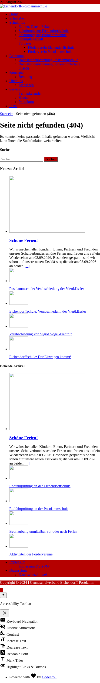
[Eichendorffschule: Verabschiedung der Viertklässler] (18, 303)
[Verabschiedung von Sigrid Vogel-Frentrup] (18, 326)
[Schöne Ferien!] (47, 231)
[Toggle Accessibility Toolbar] (3, 595)
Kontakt (24, 97)
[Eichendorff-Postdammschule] (23, 6)
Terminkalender (30, 93)
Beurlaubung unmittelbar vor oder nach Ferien (43, 531)
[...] (27, 266)
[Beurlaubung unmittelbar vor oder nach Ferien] (18, 524)
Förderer (25, 43)
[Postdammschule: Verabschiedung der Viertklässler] (18, 281)
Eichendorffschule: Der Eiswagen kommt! (40, 357)
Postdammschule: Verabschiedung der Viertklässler (46, 289)
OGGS (24, 68)
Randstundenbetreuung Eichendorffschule (49, 64)
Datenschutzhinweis (33, 575)
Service (14, 89)
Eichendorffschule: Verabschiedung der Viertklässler (47, 311)
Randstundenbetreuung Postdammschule (48, 60)
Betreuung (17, 56)
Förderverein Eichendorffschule (51, 47)
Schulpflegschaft (31, 39)
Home (13, 14)
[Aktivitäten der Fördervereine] (18, 546)
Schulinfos (17, 22)
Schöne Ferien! (23, 240)
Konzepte (16, 72)
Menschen (26, 85)
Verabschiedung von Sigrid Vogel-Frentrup (40, 334)
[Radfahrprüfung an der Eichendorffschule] (18, 478)
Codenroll (49, 677)
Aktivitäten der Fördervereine (31, 554)
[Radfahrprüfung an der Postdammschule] (18, 501)
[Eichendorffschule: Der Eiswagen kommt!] (18, 349)
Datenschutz (18, 570)
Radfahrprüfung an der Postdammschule (38, 509)
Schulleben (17, 18)
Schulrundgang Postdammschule (43, 35)
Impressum (17, 562)
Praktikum (26, 102)
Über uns (16, 81)
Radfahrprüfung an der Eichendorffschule (39, 486)
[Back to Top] (1, 590)
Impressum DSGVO (34, 566)
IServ (13, 106)
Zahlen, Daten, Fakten (35, 27)
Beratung (25, 77)
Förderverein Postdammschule (50, 52)
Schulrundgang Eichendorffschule (44, 31)
